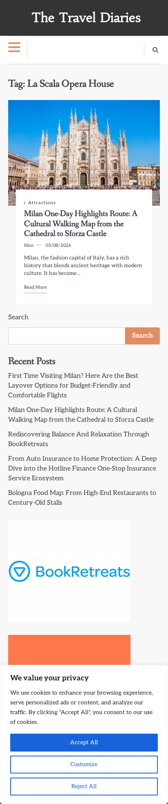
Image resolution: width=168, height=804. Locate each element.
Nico (28, 245)
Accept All (84, 742)
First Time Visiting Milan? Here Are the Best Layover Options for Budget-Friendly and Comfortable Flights (73, 385)
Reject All (84, 786)
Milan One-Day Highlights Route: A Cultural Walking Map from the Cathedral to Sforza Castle (80, 224)
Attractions (42, 202)
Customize (84, 764)
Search (18, 317)
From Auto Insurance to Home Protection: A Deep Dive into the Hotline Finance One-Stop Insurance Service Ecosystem (82, 468)
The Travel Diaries (86, 17)
